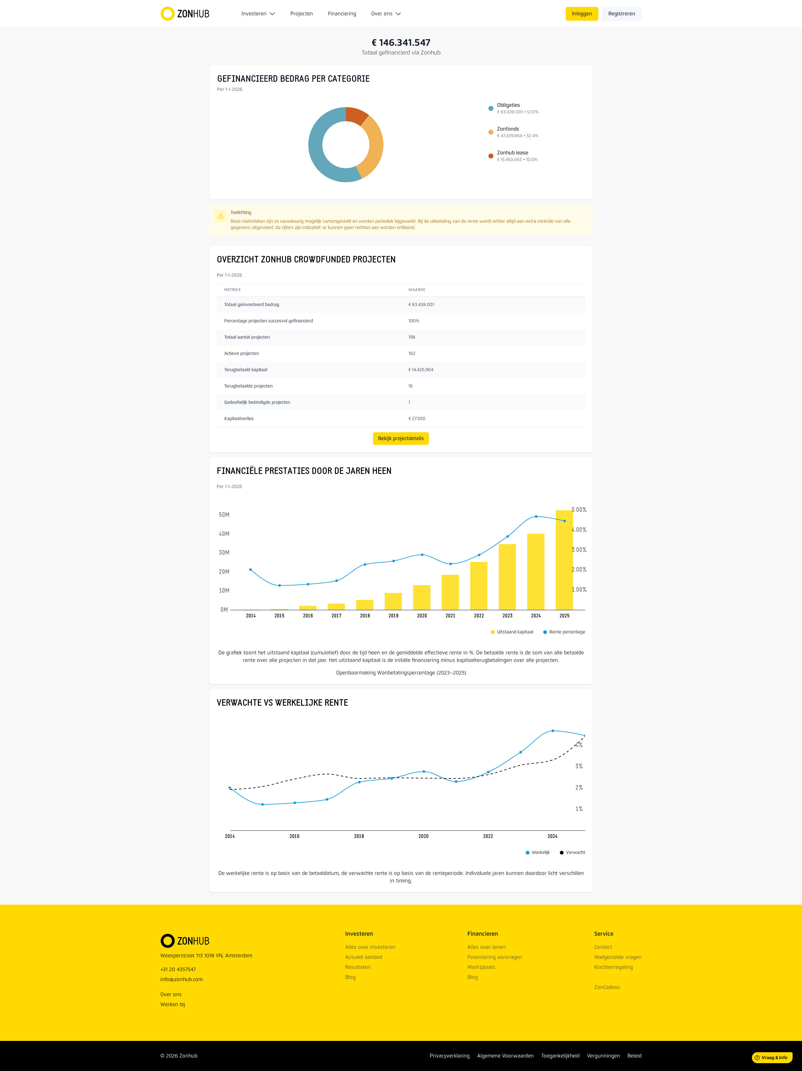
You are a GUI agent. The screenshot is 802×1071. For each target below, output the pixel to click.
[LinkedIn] (210, 1056)
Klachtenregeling (613, 967)
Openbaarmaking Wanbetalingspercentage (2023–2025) (401, 672)
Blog (350, 977)
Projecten (301, 13)
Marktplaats (481, 967)
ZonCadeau (607, 987)
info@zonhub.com (181, 979)
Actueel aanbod (363, 957)
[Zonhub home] (188, 13)
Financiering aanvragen (494, 957)
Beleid (635, 1055)
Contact (603, 947)
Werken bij (172, 1004)
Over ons (382, 13)
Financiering (342, 13)
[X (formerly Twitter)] (202, 1056)
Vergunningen (603, 1055)
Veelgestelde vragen (618, 957)
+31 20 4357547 (178, 969)
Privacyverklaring (450, 1055)
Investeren (254, 13)
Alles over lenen (486, 947)
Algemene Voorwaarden (505, 1055)
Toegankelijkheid (560, 1055)
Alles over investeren (370, 947)
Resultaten (358, 967)
